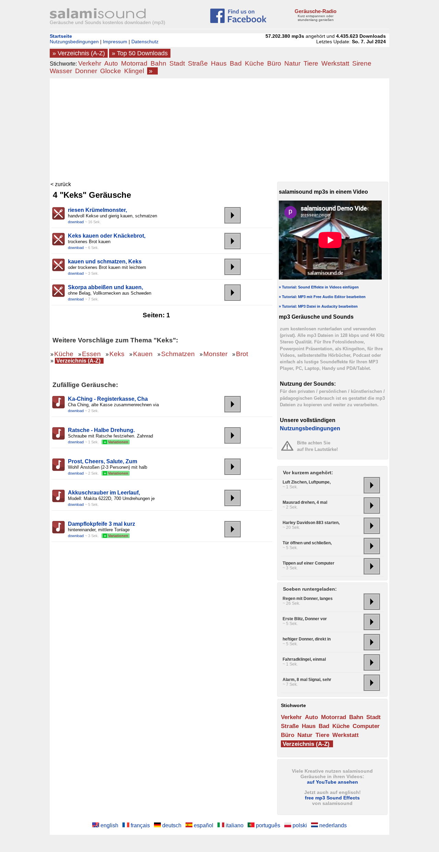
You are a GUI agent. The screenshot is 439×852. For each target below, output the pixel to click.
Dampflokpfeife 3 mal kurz (101, 524)
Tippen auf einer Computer (308, 563)
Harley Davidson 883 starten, (311, 522)
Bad (236, 63)
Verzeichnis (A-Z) (78, 361)
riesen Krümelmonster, (97, 210)
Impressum (115, 41)
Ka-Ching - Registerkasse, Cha (108, 399)
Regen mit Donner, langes (308, 598)
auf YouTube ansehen (332, 782)
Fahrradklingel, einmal (304, 659)
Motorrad (134, 63)
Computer (366, 726)
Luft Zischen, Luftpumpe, (307, 482)
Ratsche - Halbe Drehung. (101, 430)
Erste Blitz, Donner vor (305, 618)
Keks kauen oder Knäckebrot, (106, 236)
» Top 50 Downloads (139, 53)
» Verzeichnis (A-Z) (79, 53)
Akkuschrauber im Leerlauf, (104, 493)
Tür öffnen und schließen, (307, 543)
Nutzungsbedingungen (74, 41)
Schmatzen (178, 353)
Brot (242, 353)
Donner (86, 71)
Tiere (311, 63)
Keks (116, 353)
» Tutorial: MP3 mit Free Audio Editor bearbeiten (322, 297)
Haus (219, 63)
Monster (215, 353)
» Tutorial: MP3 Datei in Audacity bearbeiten (318, 306)
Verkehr (89, 63)
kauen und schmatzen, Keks (105, 261)
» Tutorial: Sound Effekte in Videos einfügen (319, 287)
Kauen (143, 353)
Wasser (61, 71)
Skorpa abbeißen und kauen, (105, 287)
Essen (91, 353)
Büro (274, 63)
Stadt (177, 63)
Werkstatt (335, 63)
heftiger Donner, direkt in (307, 639)
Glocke (110, 71)
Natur (292, 63)
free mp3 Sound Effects (332, 797)
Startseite (61, 36)
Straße (198, 63)
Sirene (361, 63)
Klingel (134, 71)
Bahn (158, 63)
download (76, 222)
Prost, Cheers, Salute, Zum (102, 461)
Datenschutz (144, 41)
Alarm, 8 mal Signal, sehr (307, 679)
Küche (254, 63)
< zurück (60, 184)
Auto (111, 63)
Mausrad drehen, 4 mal (305, 502)
